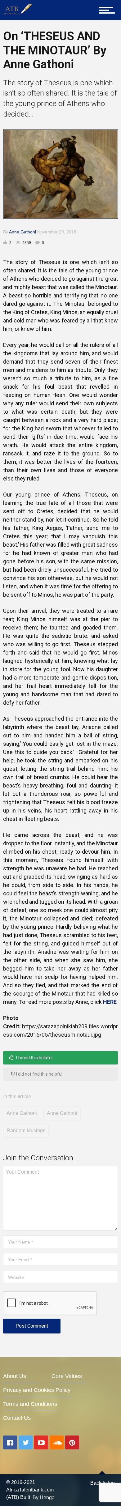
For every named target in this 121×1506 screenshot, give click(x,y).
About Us (14, 1376)
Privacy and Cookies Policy (36, 1390)
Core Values (67, 1376)
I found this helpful (33, 1057)
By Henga (44, 1497)
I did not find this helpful (38, 1074)
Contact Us (17, 1418)
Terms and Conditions (30, 1404)
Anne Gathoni (22, 231)
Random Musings (26, 1130)
